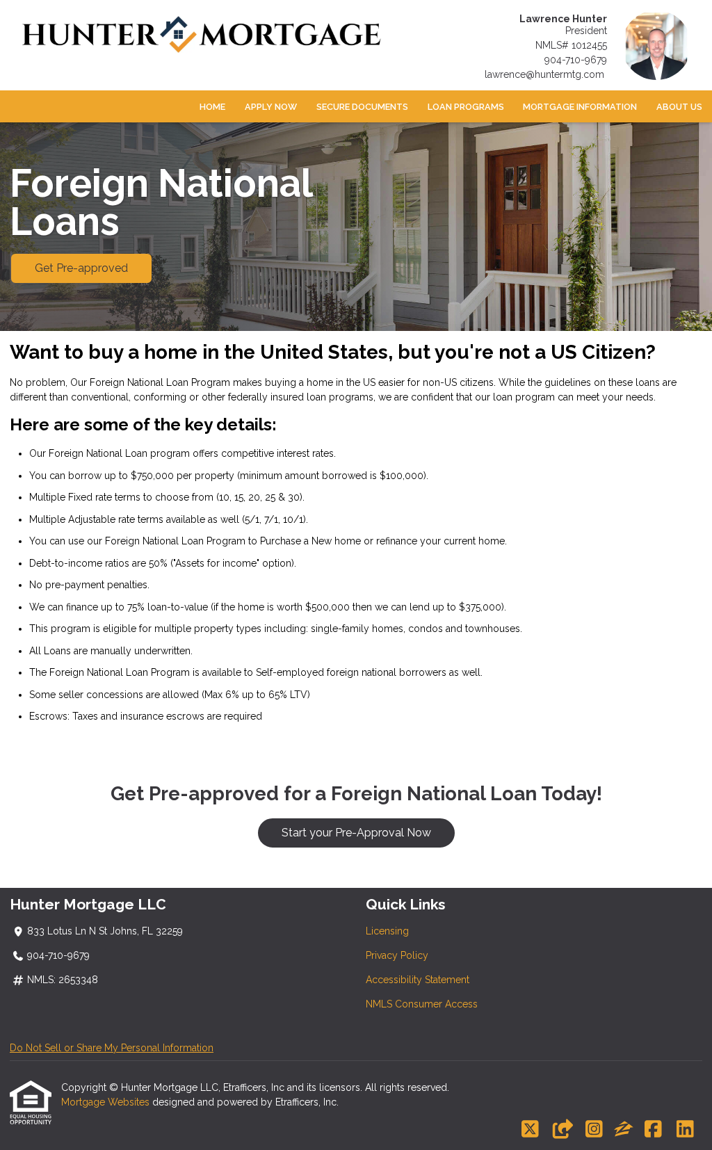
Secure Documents (362, 107)
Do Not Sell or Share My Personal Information (111, 1047)
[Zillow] (623, 1129)
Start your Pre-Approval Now (356, 832)
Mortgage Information (580, 107)
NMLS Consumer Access (422, 1004)
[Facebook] (653, 1129)
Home (212, 107)
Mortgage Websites (106, 1102)
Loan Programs (466, 107)
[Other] (562, 1129)
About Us (679, 107)
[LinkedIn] (685, 1129)
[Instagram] (594, 1129)
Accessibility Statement (417, 979)
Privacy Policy (397, 955)
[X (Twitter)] (530, 1129)
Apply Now (271, 107)
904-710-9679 (575, 59)
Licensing (387, 931)
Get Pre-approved (81, 268)
